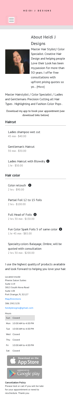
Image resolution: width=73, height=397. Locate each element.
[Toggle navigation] (11, 20)
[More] (41, 87)
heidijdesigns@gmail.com (19, 307)
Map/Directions (13, 298)
